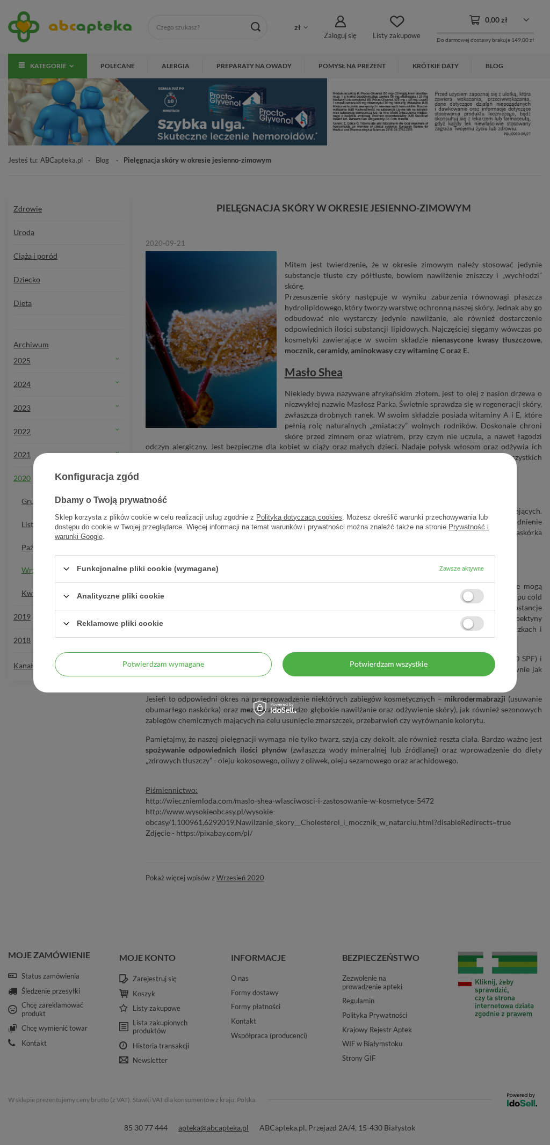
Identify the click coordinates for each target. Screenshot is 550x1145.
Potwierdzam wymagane (163, 663)
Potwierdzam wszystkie (389, 663)
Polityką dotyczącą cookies (299, 517)
